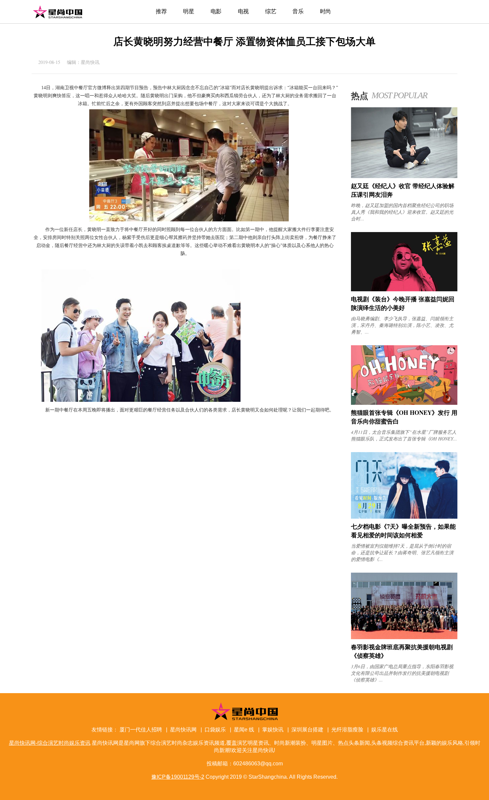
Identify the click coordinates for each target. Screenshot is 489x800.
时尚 (325, 11)
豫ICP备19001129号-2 (177, 777)
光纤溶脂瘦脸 (347, 729)
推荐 (161, 11)
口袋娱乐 (215, 729)
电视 (243, 11)
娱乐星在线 (384, 729)
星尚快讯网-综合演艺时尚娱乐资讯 (57, 11)
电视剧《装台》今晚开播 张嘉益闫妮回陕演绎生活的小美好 (402, 303)
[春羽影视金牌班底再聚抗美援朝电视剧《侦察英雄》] (404, 637)
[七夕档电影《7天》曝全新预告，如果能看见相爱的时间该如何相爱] (404, 517)
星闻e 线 (244, 729)
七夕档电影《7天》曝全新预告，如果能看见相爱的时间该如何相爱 (403, 530)
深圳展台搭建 (307, 729)
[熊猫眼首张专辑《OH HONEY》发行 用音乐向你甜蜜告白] (404, 403)
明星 (188, 11)
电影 (216, 11)
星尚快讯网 (183, 729)
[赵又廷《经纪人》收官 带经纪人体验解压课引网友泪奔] (404, 176)
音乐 (297, 11)
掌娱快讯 (272, 729)
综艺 (270, 11)
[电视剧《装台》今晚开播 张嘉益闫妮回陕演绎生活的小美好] (404, 289)
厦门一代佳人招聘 (140, 729)
